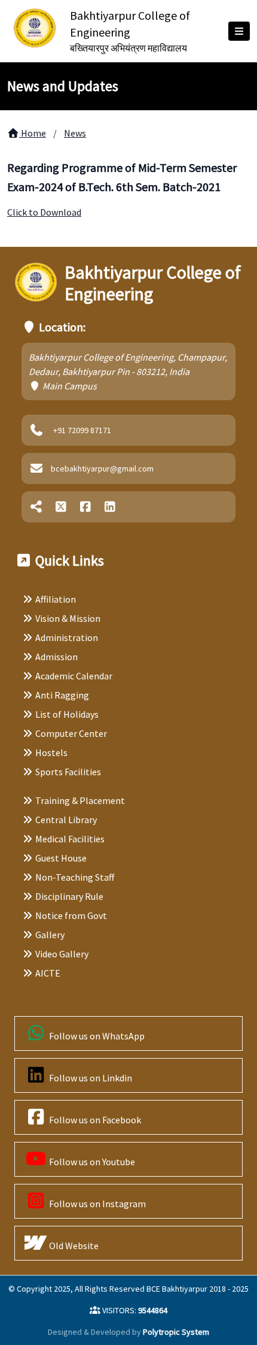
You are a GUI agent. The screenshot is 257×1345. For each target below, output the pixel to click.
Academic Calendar (73, 676)
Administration (66, 637)
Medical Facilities (70, 839)
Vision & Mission (67, 618)
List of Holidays (67, 714)
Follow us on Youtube (91, 1162)
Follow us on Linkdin (89, 1078)
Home (32, 133)
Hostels (51, 752)
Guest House (61, 858)
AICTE (47, 973)
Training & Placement (80, 800)
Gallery (50, 935)
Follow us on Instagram (96, 1204)
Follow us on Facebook (94, 1120)
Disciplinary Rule (69, 896)
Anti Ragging (62, 695)
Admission (56, 657)
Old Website (73, 1246)
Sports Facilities (68, 772)
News (75, 133)
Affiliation (55, 599)
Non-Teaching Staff (74, 877)
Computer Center (71, 733)
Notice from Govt (71, 915)
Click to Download (44, 212)
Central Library (66, 820)
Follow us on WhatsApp (96, 1036)
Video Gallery (61, 954)
